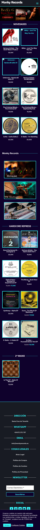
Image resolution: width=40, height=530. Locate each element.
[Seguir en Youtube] (24, 509)
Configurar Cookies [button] (18, 525)
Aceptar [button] (30, 525)
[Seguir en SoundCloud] (20, 509)
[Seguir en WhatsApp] (28, 509)
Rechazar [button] (7, 525)
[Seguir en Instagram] (15, 509)
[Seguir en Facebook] (11, 509)
